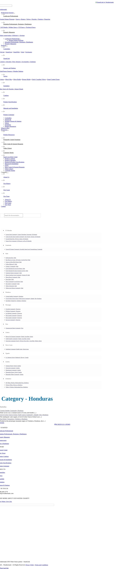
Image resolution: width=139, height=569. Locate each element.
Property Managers (9, 32)
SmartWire (16, 52)
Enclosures (28, 52)
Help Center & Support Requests (13, 144)
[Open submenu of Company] (7, 172)
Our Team (6, 196)
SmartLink (6, 58)
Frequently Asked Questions (11, 139)
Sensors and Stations (9, 68)
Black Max (8, 79)
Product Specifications (10, 102)
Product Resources (9, 135)
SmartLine (9, 52)
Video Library (7, 148)
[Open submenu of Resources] (8, 130)
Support (127, 2)
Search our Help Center (10, 157)
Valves (5, 76)
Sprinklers (6, 86)
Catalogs (119, 2)
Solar (22, 52)
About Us (6, 177)
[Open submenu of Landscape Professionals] (20, 39)
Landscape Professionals (10, 16)
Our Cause (6, 190)
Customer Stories (8, 152)
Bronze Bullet (26, 79)
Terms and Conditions (41, 565)
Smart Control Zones (53, 79)
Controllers (6, 49)
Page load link (4, 568)
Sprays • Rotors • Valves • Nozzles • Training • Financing (33, 19)
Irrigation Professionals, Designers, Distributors (17, 24)
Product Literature (8, 115)
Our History (7, 183)
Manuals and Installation (10, 108)
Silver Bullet (17, 79)
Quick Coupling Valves (39, 79)
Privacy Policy (30, 565)
